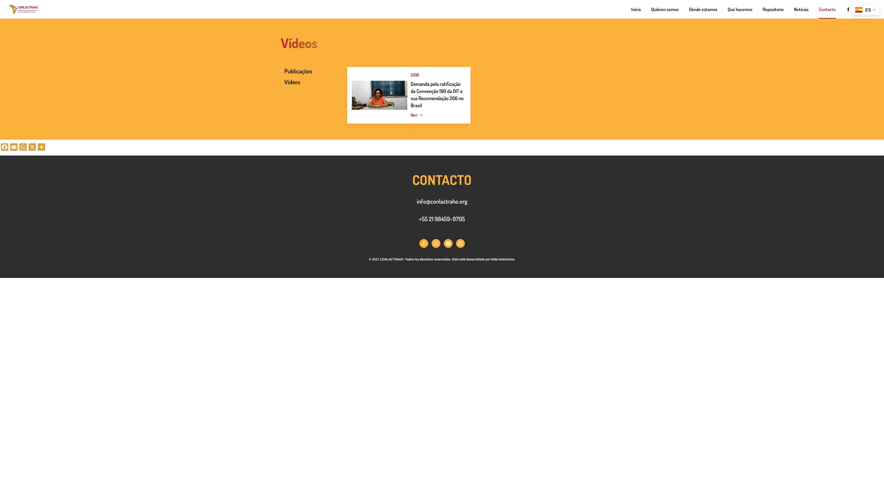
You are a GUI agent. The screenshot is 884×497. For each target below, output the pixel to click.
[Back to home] (37, 9)
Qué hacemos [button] (740, 9)
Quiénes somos (665, 9)
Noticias (801, 9)
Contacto (827, 9)
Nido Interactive (503, 259)
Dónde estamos (703, 9)
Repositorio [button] (773, 9)
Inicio (636, 9)
